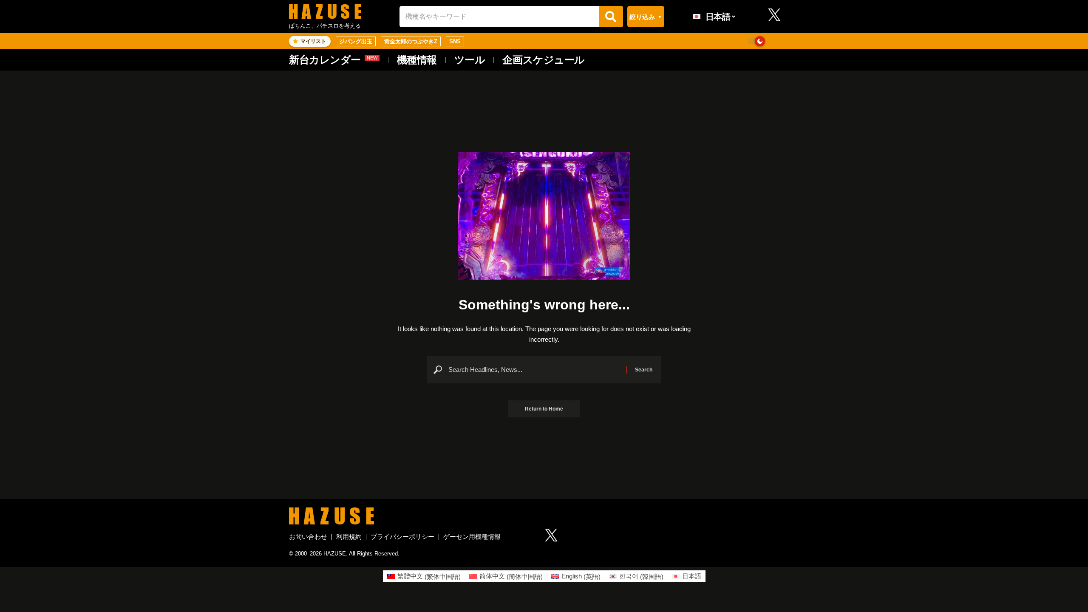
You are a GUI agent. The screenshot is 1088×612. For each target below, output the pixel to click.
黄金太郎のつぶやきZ (410, 41)
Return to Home (544, 409)
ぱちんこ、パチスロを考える (325, 26)
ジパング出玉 (355, 41)
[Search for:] (534, 370)
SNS (455, 41)
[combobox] (499, 16)
